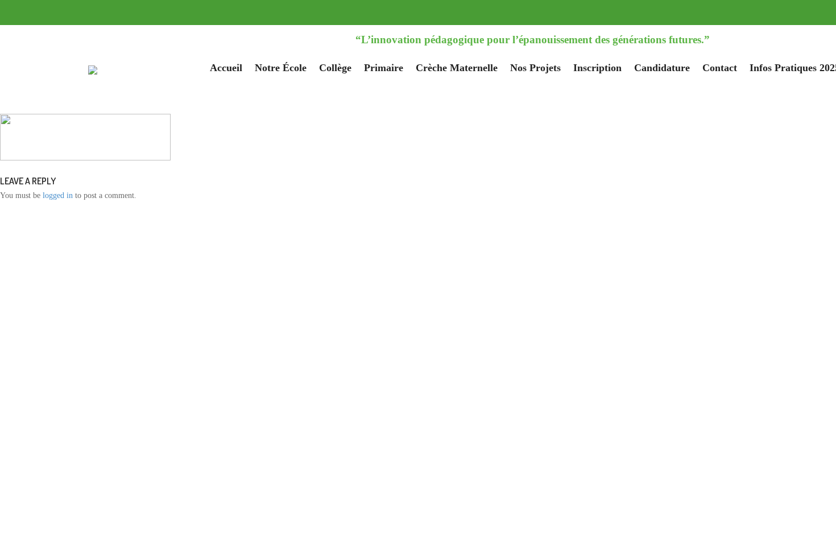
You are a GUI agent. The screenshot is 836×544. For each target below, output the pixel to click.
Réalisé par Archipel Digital (577, 250)
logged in (58, 195)
